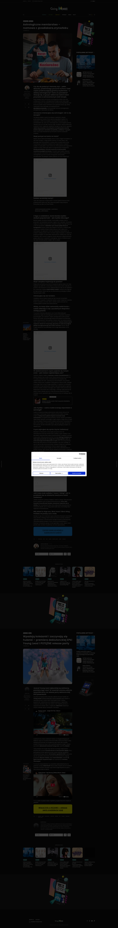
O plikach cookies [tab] (77, 458)
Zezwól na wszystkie (76, 473)
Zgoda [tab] (40, 458)
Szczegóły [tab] (59, 458)
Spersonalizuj (58, 473)
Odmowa (41, 473)
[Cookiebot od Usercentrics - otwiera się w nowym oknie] (80, 454)
